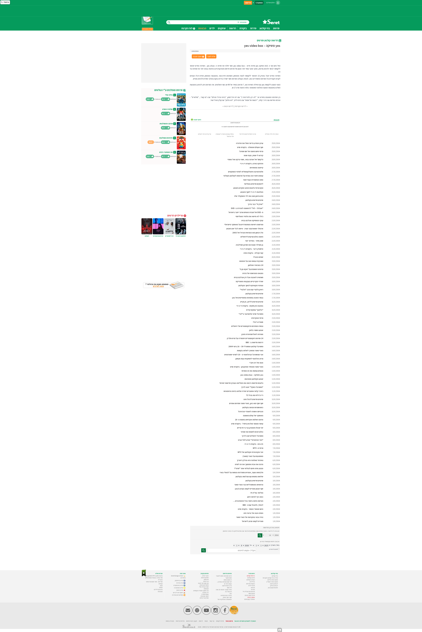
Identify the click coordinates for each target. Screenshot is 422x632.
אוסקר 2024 (251, 597)
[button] (5, 2)
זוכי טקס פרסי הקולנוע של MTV (250, 452)
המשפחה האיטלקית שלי (224, 599)
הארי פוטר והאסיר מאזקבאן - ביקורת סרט (246, 366)
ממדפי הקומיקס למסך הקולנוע (250, 285)
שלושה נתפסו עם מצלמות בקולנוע (249, 476)
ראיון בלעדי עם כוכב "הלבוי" (251, 289)
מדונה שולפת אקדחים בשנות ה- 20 (249, 419)
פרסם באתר (229, 621)
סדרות (253, 589)
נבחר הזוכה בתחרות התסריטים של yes (247, 297)
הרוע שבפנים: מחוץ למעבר (224, 576)
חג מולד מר (228, 592)
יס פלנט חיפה (274, 584)
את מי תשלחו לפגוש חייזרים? (247, 134)
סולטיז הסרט (167, 109)
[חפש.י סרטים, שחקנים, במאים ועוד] (168, 22)
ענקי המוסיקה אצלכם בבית (252, 220)
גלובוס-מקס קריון (273, 588)
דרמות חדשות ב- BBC (254, 342)
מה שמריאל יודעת (203, 583)
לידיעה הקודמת (240, 106)
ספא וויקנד (229, 578)
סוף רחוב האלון (227, 597)
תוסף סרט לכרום (178, 593)
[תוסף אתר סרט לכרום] (197, 614)
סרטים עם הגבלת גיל (249, 591)
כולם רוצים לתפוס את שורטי (252, 432)
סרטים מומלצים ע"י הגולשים (168, 90)
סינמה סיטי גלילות (272, 580)
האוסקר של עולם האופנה (253, 415)
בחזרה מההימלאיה (226, 595)
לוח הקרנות (187, 28)
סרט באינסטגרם (178, 585)
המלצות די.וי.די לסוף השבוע (251, 192)
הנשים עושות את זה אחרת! (252, 371)
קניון (161, 586)
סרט (225, 627)
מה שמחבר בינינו (166, 152)
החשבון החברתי (181, 236)
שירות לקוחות (220, 621)
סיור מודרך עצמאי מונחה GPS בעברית (154, 579)
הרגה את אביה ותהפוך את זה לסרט (249, 464)
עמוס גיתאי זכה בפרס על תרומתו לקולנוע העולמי (243, 175)
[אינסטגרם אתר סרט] (215, 614)
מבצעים (202, 28)
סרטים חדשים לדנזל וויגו (253, 399)
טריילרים (252, 582)
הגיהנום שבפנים (158, 236)
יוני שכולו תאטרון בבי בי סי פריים (250, 427)
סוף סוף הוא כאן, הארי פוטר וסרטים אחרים (246, 403)
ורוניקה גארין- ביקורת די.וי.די (251, 163)
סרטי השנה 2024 (250, 595)
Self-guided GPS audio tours (154, 576)
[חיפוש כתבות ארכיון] (260, 535)
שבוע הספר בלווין (256, 330)
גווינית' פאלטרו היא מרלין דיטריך (250, 460)
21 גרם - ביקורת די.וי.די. (253, 444)
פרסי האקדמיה (257, 318)
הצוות (206, 621)
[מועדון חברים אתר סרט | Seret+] (188, 614)
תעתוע (147, 236)
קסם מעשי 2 (205, 594)
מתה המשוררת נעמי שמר (253, 180)
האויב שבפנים (205, 596)
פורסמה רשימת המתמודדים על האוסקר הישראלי (243, 224)
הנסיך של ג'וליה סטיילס (271, 134)
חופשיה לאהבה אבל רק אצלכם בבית (248, 277)
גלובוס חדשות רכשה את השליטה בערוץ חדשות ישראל (241, 383)
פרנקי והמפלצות (166, 123)
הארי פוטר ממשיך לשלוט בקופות (250, 350)
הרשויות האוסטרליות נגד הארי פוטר (248, 484)
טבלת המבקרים (147, 29)
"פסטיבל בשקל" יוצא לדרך (252, 387)
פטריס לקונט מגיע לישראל (252, 521)
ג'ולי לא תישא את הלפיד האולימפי (249, 216)
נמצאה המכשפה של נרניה (252, 273)
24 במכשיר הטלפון (255, 265)
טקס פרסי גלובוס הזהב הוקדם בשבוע (248, 188)
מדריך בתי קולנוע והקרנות (270, 578)
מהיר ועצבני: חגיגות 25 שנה (224, 590)
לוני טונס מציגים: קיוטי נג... (224, 582)
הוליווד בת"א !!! (256, 492)
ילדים (212, 28)
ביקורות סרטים (250, 584)
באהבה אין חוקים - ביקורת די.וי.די (249, 306)
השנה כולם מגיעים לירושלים (252, 236)
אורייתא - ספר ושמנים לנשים (154, 582)
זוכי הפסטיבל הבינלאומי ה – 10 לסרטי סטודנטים (243, 354)
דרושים (201, 621)
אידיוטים (206, 579)
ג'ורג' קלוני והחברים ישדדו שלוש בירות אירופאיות (243, 391)
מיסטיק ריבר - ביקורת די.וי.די (251, 249)
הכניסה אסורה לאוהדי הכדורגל (250, 411)
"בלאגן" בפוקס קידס (254, 310)
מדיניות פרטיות (180, 621)
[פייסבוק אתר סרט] (224, 614)
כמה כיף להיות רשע (255, 497)
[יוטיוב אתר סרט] (206, 614)
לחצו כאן (246, 126)
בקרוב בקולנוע (250, 580)
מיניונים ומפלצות (166, 138)
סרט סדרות (179, 583)
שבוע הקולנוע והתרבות (254, 379)
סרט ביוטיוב (179, 590)
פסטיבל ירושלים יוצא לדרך (252, 436)
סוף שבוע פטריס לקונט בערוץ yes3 (249, 488)
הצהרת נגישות (170, 621)
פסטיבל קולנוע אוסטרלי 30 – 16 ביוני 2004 (245, 346)
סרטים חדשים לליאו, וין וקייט (251, 301)
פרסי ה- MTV (258, 448)
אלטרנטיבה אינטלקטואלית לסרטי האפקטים (245, 171)
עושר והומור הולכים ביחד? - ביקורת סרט (247, 423)
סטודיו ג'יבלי (258, 322)
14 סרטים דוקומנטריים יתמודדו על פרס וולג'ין (245, 338)
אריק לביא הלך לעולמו (204, 134)
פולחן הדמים (205, 578)
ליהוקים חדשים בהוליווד (253, 184)
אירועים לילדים (158, 589)
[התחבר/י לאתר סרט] (278, 2)
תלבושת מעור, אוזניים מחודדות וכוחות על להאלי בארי (241, 472)
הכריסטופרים (169, 236)
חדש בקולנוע (251, 578)
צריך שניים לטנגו (227, 586)
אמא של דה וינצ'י (256, 362)
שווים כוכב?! (258, 257)
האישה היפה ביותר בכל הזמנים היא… (248, 501)
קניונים (161, 584)
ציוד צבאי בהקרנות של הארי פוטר (249, 517)
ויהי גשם (229, 588)
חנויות (161, 587)
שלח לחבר (211, 56)
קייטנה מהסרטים (256, 167)
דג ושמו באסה (228, 580)
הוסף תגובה (198, 56)
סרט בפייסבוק (179, 580)
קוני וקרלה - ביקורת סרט (253, 253)
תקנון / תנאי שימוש (191, 621)
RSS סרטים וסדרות (177, 595)
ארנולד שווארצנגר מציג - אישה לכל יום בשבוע (244, 228)
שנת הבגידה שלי (204, 587)
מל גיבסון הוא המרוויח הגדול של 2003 (247, 232)
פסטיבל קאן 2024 (249, 599)
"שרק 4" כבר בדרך (255, 204)
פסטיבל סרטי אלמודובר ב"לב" (251, 314)
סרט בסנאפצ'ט (178, 588)
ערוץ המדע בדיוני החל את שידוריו (249, 143)
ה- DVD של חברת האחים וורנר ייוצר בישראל (245, 212)
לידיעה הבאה (228, 106)
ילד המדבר (205, 592)
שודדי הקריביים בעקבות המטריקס (249, 281)
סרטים (253, 587)
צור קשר (211, 621)
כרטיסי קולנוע (251, 576)
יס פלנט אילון (274, 586)
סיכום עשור (251, 593)
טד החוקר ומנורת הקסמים (201, 591)
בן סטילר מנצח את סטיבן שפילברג (249, 245)
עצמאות (206, 589)
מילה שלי (169, 95)
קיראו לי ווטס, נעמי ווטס (253, 155)
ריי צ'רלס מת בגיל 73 (254, 395)
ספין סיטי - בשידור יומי (254, 240)
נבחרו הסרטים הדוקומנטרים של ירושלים (247, 326)
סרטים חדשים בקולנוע (254, 200)
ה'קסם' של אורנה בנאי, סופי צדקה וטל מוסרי (245, 159)
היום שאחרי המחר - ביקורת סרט (250, 509)
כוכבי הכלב (205, 576)
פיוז (231, 594)
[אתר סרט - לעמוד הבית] (144, 576)
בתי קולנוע (275, 576)
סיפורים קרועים (204, 585)
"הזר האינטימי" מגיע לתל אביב (250, 440)
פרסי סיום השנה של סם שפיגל (251, 151)
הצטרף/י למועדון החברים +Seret (245, 621)
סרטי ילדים (251, 586)
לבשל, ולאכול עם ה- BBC (253, 505)
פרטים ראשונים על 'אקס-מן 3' (251, 269)
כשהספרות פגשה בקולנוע (252, 407)
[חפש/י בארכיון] (203, 550)
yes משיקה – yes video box (251, 375)
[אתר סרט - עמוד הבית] (271, 23)
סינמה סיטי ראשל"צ (272, 582)
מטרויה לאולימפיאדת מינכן (252, 334)
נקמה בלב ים (228, 584)
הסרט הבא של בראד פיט (253, 513)
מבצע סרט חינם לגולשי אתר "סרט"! (248, 468)
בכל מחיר (206, 581)
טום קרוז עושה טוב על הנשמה (251, 261)
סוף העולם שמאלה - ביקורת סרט (250, 147)
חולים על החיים (204, 598)
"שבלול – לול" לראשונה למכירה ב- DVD (247, 208)
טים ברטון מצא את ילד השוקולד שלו (248, 196)
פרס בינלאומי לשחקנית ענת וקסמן (249, 358)
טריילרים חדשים (175, 215)
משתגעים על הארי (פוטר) (253, 456)
